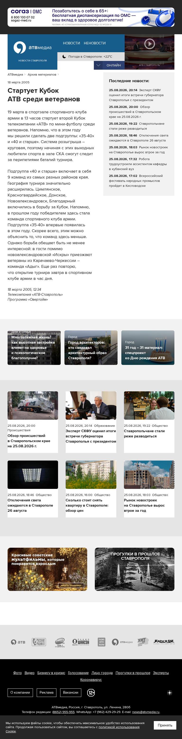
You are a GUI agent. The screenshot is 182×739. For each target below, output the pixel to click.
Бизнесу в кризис (51, 673)
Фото (17, 673)
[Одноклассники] (128, 692)
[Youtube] (149, 692)
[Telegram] (117, 692)
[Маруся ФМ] (164, 642)
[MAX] (138, 692)
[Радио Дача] (101, 642)
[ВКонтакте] (107, 692)
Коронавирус (91, 680)
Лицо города (102, 673)
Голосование (78, 673)
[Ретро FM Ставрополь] (59, 642)
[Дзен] (169, 692)
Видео (30, 673)
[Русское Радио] (38, 642)
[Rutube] (159, 692)
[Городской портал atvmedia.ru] (122, 642)
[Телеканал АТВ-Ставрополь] (18, 642)
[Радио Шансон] (80, 642)
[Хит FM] (143, 642)
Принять (165, 725)
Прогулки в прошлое (133, 673)
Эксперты (161, 673)
